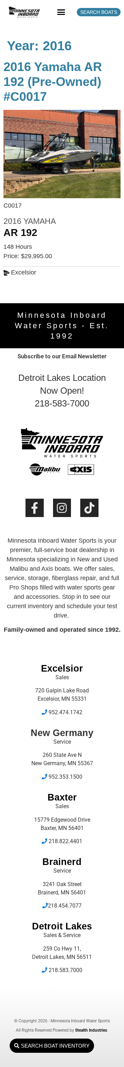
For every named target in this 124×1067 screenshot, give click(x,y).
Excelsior (62, 668)
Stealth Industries (91, 1030)
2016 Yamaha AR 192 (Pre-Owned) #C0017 (52, 82)
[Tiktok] (89, 508)
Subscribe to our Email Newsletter (62, 356)
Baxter (62, 797)
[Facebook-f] (34, 508)
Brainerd (62, 862)
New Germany (62, 733)
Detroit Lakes (62, 926)
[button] (61, 12)
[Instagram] (62, 508)
